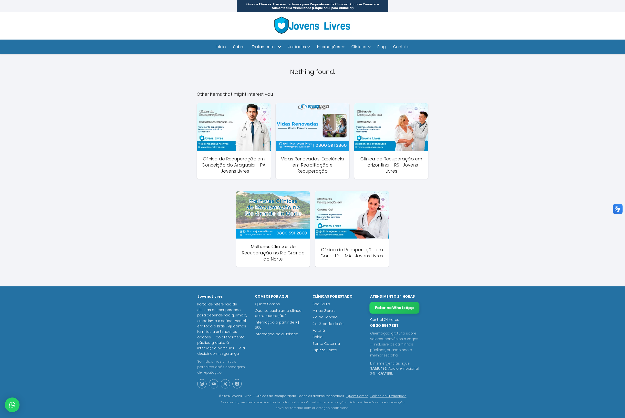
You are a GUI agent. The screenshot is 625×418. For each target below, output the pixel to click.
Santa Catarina (326, 343)
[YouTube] (213, 383)
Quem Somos (267, 304)
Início (221, 47)
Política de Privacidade (388, 396)
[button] (12, 404)
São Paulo (321, 304)
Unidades (297, 47)
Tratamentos (264, 47)
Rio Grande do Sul (328, 323)
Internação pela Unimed (276, 334)
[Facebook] (237, 383)
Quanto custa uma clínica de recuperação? (278, 313)
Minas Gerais (323, 310)
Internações (328, 47)
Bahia (317, 336)
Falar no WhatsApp (394, 307)
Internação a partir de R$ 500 (277, 325)
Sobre (238, 47)
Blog (381, 47)
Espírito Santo (324, 350)
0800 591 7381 (384, 325)
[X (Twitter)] (225, 383)
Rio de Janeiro (325, 317)
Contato (401, 47)
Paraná (318, 330)
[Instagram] (202, 383)
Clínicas (358, 47)
